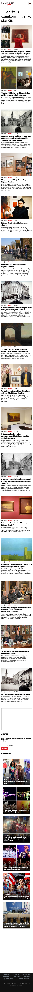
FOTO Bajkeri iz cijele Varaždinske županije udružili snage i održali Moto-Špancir (15, 838)
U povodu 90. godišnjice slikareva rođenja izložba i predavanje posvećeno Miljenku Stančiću (16, 481)
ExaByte (16, 985)
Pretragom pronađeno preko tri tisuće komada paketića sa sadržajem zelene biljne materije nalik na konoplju (16, 924)
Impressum (16, 974)
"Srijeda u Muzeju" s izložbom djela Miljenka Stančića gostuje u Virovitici (14, 350)
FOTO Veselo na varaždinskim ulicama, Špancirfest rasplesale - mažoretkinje (16, 897)
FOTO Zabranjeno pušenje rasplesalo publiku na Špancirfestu (16, 868)
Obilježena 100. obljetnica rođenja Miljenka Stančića (13, 266)
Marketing (6, 974)
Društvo (10, 49)
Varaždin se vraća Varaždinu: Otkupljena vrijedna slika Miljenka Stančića (15, 392)
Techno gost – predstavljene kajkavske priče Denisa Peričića (15, 652)
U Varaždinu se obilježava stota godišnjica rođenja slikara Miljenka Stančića (16, 309)
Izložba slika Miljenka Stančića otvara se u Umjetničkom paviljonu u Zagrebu (16, 566)
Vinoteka (17, 976)
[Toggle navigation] (30, 3)
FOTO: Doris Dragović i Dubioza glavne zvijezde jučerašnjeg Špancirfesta (16, 811)
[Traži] (18, 3)
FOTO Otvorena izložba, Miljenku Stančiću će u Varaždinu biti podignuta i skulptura (16, 53)
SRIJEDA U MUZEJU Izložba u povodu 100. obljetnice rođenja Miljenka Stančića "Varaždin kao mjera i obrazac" (16, 138)
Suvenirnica (6, 976)
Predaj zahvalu (24, 979)
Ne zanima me (8, 745)
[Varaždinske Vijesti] (7, 3)
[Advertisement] (16, 949)
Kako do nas (26, 974)
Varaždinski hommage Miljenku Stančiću (15, 694)
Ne (5, 743)
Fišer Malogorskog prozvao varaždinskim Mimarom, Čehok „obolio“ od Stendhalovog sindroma (16, 610)
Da (5, 741)
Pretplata (27, 976)
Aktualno (10, 262)
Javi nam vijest (8, 979)
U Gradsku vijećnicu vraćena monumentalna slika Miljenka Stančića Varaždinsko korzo (15, 436)
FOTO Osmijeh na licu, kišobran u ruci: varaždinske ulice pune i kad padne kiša (16, 781)
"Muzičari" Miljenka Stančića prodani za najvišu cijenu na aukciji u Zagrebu (15, 94)
